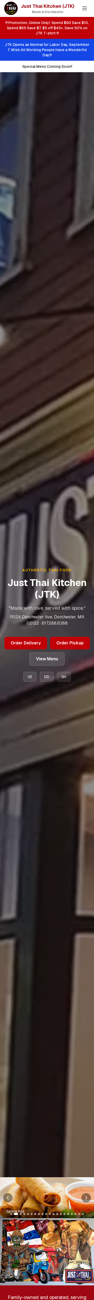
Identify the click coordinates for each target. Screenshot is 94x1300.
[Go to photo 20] (83, 1214)
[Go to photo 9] (43, 1214)
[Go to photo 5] (28, 1214)
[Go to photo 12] (53, 1214)
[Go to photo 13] (57, 1214)
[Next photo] (86, 1198)
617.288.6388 (55, 623)
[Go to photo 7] (35, 1214)
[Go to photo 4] (24, 1214)
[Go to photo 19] (79, 1214)
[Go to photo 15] (64, 1214)
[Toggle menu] (84, 8)
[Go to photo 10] (46, 1214)
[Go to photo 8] (39, 1214)
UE (30, 676)
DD (46, 676)
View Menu (47, 659)
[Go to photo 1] (11, 1214)
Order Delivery (26, 643)
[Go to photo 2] (15, 1214)
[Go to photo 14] (61, 1214)
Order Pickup (70, 643)
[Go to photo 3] (19, 1214)
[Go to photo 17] (72, 1214)
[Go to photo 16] (68, 1214)
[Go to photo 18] (75, 1214)
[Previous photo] (8, 1198)
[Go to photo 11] (50, 1214)
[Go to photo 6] (32, 1214)
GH (63, 676)
